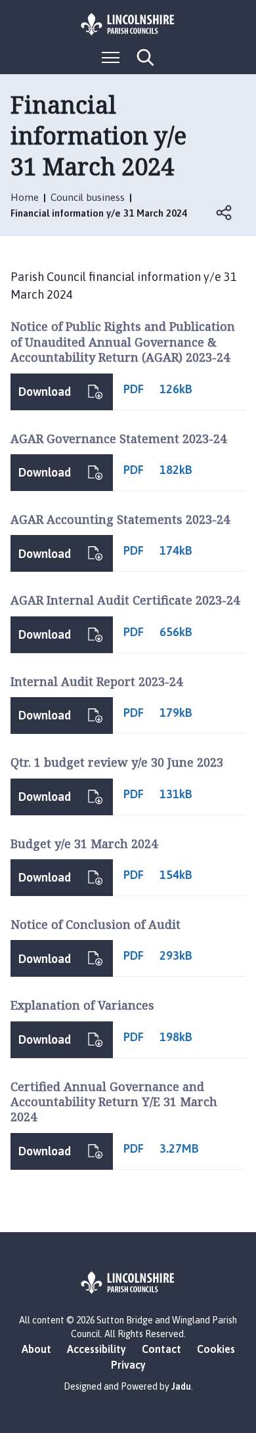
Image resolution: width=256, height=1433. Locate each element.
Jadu (181, 1386)
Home (25, 197)
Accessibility (96, 1349)
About (36, 1349)
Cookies (216, 1349)
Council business (88, 197)
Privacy (128, 1365)
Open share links (224, 213)
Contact (161, 1349)
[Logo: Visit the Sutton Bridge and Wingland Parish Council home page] (128, 24)
